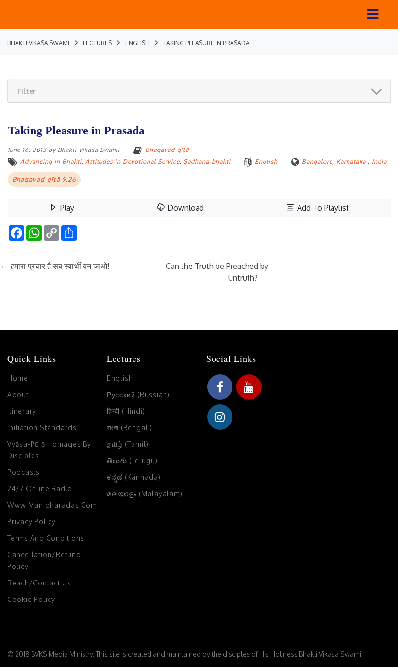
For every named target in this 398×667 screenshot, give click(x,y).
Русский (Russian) (138, 394)
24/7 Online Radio (39, 488)
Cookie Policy (31, 599)
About (18, 394)
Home (17, 378)
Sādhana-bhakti (207, 161)
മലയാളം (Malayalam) (144, 493)
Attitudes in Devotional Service (132, 161)
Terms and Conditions (45, 538)
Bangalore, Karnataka (334, 161)
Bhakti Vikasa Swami (89, 149)
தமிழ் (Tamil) (128, 444)
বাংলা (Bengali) (129, 427)
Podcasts (23, 472)
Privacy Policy (31, 521)
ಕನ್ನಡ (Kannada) (134, 477)
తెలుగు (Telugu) (132, 460)
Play (66, 208)
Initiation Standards (42, 427)
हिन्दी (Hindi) (126, 411)
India (379, 161)
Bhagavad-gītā (167, 149)
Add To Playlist (322, 208)
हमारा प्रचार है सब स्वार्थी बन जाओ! (54, 266)
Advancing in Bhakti (51, 161)
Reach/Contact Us (39, 583)
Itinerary (21, 411)
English (266, 161)
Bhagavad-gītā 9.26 (44, 179)
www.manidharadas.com (52, 505)
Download (185, 208)
